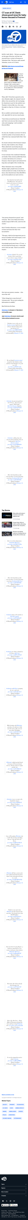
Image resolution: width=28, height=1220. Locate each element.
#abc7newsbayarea (12, 406)
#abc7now (18, 441)
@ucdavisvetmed (11, 325)
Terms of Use (4, 1213)
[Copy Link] (20, 26)
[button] (2, 2)
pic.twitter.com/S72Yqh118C (14, 987)
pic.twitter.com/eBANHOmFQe (14, 879)
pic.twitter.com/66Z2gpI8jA (14, 186)
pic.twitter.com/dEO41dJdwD (14, 842)
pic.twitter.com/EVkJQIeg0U (15, 618)
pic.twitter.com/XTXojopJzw (14, 916)
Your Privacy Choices (12, 1210)
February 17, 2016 (18, 333)
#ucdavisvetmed (14, 443)
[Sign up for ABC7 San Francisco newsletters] (14, 1201)
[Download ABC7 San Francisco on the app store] (5, 1205)
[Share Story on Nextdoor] (13, 26)
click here (8, 316)
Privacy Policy (4, 1210)
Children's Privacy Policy (6, 1212)
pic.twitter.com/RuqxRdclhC (14, 953)
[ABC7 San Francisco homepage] (6, 2)
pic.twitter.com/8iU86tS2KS (14, 479)
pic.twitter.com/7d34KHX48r (15, 444)
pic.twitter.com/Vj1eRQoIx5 (14, 769)
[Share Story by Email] (17, 26)
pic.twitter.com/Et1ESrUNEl (14, 732)
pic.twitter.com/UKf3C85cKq (15, 544)
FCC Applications (15, 1215)
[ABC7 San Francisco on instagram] (10, 1201)
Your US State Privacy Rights (18, 1212)
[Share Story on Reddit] (9, 26)
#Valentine (19, 725)
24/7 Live (11, 2)
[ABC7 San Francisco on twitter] (6, 1201)
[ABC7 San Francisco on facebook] (3, 1201)
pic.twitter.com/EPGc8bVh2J (15, 655)
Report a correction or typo (8, 1094)
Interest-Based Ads (12, 1213)
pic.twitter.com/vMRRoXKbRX (14, 330)
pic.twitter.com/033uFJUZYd (15, 407)
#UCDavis (15, 688)
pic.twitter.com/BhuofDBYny (14, 1060)
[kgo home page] (4, 1179)
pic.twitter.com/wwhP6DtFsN (14, 802)
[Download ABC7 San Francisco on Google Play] (13, 1205)
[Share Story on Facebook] (2, 26)
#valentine (9, 254)
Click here (5, 310)
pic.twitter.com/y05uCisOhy (14, 259)
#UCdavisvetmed (14, 616)
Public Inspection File (5, 1215)
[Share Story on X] (6, 26)
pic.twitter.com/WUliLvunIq (14, 367)
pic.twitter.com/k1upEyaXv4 (14, 692)
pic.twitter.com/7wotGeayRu (16, 1025)
